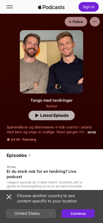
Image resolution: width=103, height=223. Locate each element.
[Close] (9, 196)
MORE (92, 132)
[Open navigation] (9, 7)
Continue (78, 213)
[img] (51, 7)
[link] (19, 155)
